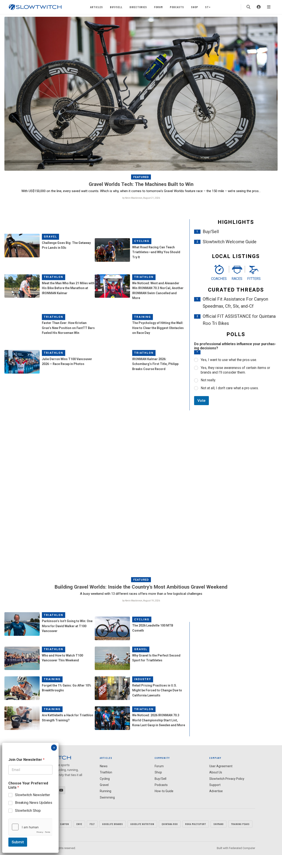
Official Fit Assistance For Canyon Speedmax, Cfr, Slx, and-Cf (235, 302)
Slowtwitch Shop (28, 810)
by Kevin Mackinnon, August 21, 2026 (141, 198)
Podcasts (177, 7)
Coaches (219, 279)
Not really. (208, 380)
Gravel (50, 236)
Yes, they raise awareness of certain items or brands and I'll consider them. (235, 370)
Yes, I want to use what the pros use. (229, 360)
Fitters (254, 279)
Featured (141, 177)
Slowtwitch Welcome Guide (229, 241)
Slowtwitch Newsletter (32, 795)
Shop (194, 7)
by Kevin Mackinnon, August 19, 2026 (141, 600)
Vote (201, 400)
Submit (18, 842)
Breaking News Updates (33, 803)
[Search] (248, 7)
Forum (158, 7)
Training (142, 316)
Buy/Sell (116, 7)
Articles (96, 7)
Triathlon (53, 277)
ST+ (208, 7)
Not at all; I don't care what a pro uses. (230, 388)
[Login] (258, 7)
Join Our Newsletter (26, 760)
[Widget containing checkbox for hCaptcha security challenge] (30, 827)
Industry (142, 679)
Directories (138, 7)
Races (237, 279)
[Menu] (268, 7)
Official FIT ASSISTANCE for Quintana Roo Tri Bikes (239, 320)
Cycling (141, 241)
